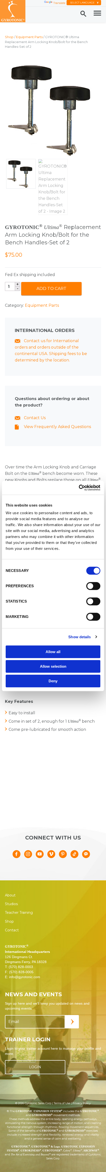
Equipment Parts (29, 37)
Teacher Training (19, 912)
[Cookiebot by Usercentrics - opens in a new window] (78, 487)
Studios (11, 904)
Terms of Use (61, 1103)
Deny (53, 681)
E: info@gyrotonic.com (22, 977)
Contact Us (34, 417)
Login (35, 1067)
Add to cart (51, 288)
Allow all (53, 652)
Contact (12, 930)
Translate (59, 3)
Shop (9, 37)
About (10, 895)
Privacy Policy (81, 1103)
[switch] (93, 586)
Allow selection (53, 666)
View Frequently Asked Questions (57, 426)
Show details (79, 637)
